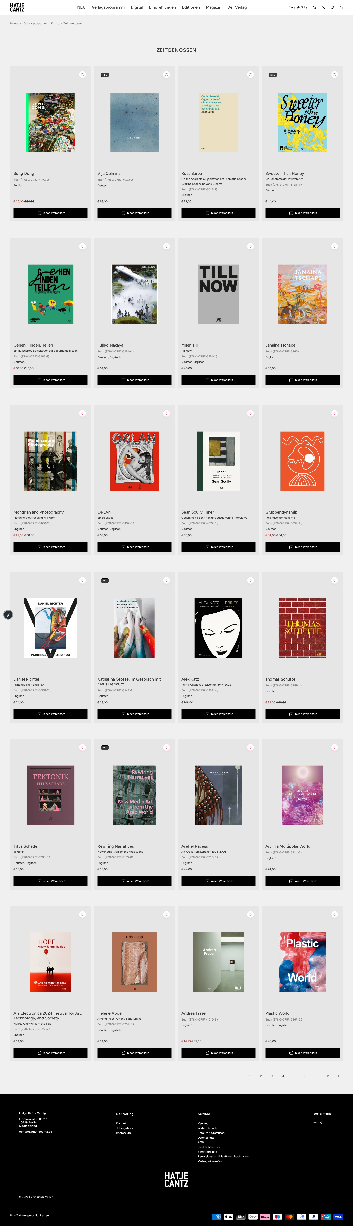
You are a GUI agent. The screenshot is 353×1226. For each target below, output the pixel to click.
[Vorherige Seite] (239, 1075)
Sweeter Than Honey (284, 173)
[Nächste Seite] (338, 1075)
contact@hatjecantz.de (35, 1131)
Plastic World (277, 1013)
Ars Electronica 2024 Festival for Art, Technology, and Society (47, 1016)
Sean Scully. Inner (197, 512)
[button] (8, 615)
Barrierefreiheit (207, 1152)
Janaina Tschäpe (280, 345)
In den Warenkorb (53, 213)
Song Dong (23, 173)
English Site (298, 7)
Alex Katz (190, 679)
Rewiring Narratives (115, 846)
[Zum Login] (323, 7)
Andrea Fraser (194, 1013)
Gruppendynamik (281, 512)
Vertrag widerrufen (210, 1161)
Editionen (191, 7)
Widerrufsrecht (208, 1128)
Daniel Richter (26, 679)
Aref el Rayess (194, 846)
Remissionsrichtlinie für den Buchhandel (223, 1156)
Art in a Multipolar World (288, 846)
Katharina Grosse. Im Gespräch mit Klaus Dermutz (129, 681)
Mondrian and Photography (38, 512)
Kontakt (121, 1123)
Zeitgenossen (72, 23)
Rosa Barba (191, 173)
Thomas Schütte (280, 679)
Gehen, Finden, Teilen (33, 345)
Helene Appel (110, 1013)
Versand (203, 1123)
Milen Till (189, 345)
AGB (201, 1142)
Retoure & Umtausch (211, 1133)
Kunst (55, 23)
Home (14, 23)
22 (327, 1076)
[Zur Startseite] (22, 7)
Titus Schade (25, 846)
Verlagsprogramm (35, 23)
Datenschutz (206, 1137)
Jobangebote (124, 1128)
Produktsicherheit (209, 1147)
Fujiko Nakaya (110, 345)
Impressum (123, 1133)
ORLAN (104, 512)
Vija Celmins (108, 173)
